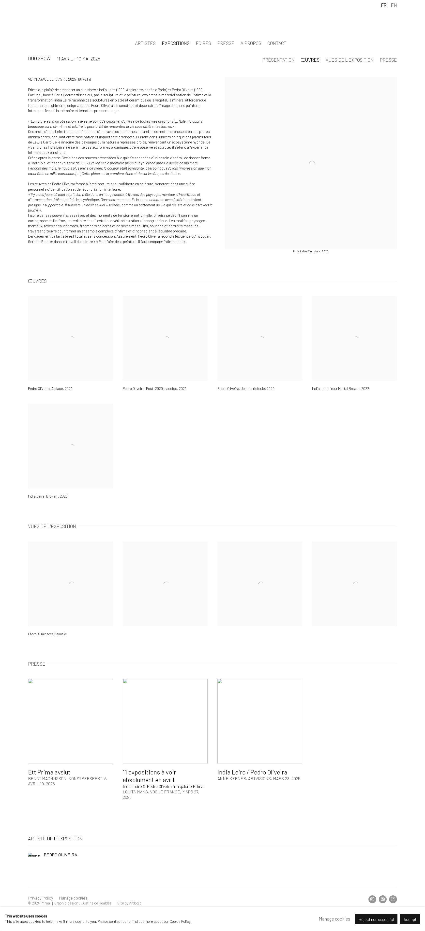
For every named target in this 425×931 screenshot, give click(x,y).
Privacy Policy (40, 897)
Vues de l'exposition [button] (350, 60)
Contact (277, 43)
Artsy (393, 899)
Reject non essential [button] (376, 919)
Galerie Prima (212, 21)
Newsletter (383, 899)
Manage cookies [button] (73, 897)
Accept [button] (410, 919)
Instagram (372, 899)
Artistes (145, 43)
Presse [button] (388, 60)
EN (394, 5)
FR (384, 5)
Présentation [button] (278, 60)
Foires (203, 43)
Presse (225, 43)
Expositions (176, 43)
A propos (251, 43)
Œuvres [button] (310, 60)
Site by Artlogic (129, 903)
